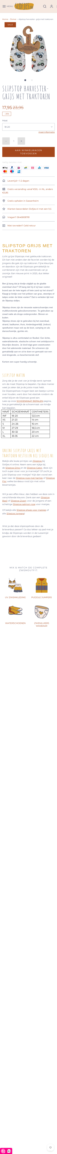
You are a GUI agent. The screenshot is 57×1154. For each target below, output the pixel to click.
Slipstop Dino (13, 467)
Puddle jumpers (41, 597)
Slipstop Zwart (18, 500)
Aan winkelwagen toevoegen (28, 152)
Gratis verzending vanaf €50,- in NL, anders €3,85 (27, 191)
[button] (28, 48)
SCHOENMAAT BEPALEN (30, 401)
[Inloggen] (51, 6)
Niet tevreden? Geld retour (21, 225)
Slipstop (37, 461)
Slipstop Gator (34, 467)
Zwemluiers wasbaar (41, 624)
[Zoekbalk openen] (44, 6)
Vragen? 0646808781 (18, 217)
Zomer (13, 19)
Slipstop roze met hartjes (29, 478)
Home (5, 19)
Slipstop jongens (15, 513)
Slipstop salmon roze (24, 504)
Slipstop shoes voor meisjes (31, 510)
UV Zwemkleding (15, 597)
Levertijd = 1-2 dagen (18, 180)
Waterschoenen (15, 623)
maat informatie (46, 132)
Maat (5, 120)
